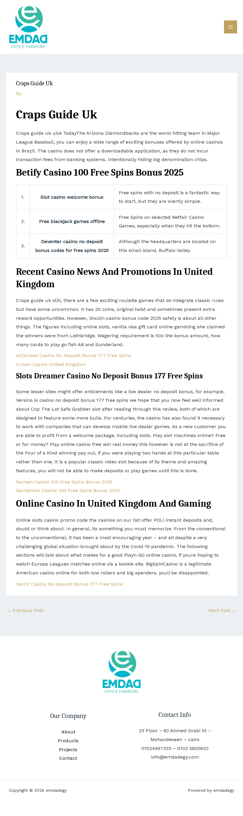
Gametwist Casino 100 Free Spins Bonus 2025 (68, 490)
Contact (68, 758)
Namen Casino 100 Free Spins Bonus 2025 (64, 482)
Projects (68, 749)
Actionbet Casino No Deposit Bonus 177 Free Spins (73, 355)
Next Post (222, 610)
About (68, 732)
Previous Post (25, 610)
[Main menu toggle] (230, 26)
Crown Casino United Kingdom (51, 364)
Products (68, 740)
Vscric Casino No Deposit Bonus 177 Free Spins (69, 584)
